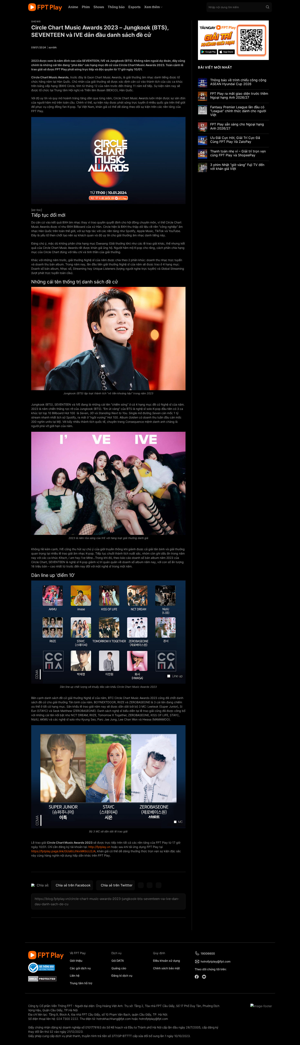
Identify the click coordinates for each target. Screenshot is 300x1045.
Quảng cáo (118, 968)
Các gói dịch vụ (80, 968)
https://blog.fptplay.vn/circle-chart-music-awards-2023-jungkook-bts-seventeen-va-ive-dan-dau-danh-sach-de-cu (107, 901)
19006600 (208, 953)
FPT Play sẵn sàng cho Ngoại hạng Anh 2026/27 (237, 126)
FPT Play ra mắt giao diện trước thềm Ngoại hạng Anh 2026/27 (239, 95)
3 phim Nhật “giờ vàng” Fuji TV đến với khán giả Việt (237, 167)
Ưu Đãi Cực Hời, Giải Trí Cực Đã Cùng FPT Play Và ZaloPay (235, 140)
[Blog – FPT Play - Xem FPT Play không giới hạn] (45, 7)
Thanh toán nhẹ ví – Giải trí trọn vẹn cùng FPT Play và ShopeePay (238, 153)
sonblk (53, 47)
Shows (98, 7)
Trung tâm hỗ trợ (81, 983)
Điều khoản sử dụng (166, 960)
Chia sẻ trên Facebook (73, 885)
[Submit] (267, 7)
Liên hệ (74, 975)
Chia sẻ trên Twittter (116, 885)
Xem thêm (152, 7)
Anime (73, 7)
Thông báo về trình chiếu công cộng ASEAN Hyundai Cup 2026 (238, 82)
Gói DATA (117, 960)
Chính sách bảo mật (166, 968)
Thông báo (116, 7)
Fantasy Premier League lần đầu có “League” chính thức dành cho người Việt (238, 111)
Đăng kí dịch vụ (121, 975)
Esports (134, 7)
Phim (86, 7)
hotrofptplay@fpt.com (215, 961)
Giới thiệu (76, 960)
